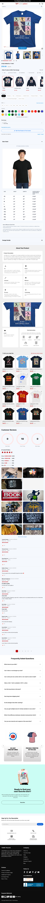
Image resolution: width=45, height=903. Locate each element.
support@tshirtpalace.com (11, 833)
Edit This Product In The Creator (23, 130)
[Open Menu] (2, 3)
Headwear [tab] (22, 72)
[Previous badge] (3, 746)
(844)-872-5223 (33, 833)
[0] (42, 3)
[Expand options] (42, 123)
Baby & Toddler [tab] (13, 72)
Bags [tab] (40, 72)
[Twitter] (30, 872)
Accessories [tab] (31, 72)
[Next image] (42, 55)
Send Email (40, 824)
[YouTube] (38, 872)
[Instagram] (27, 872)
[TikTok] (36, 872)
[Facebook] (24, 872)
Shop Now (22, 802)
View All (41, 69)
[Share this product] (16, 60)
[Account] (39, 3)
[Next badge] (41, 746)
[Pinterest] (33, 872)
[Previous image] (2, 55)
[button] (14, 61)
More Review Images (22, 536)
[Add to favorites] (14, 357)
